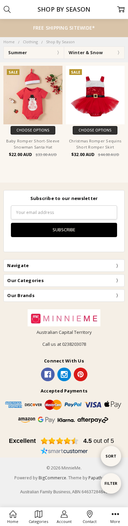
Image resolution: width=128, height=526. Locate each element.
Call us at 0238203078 (64, 344)
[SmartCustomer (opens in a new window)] (64, 452)
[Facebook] (48, 374)
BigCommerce (52, 478)
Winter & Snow (86, 52)
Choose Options (32, 130)
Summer (17, 52)
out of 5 (98, 440)
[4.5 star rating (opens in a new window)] (59, 440)
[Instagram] (64, 374)
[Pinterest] (80, 374)
